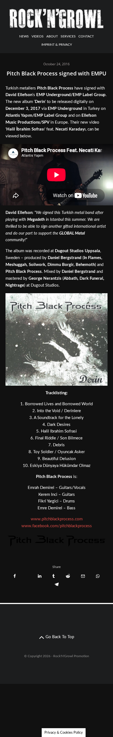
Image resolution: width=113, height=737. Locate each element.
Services (68, 36)
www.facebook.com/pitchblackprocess (56, 526)
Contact (86, 36)
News (24, 36)
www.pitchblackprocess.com (57, 519)
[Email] (83, 576)
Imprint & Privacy (56, 44)
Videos (38, 36)
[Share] (14, 576)
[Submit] (68, 576)
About (52, 36)
